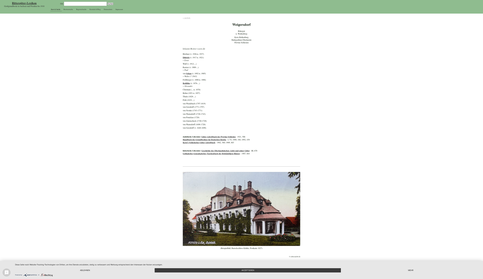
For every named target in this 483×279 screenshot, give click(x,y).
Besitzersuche (68, 9)
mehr (410, 270)
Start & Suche (55, 9)
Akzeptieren (248, 270)
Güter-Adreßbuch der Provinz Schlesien (218, 136)
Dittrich (186, 57)
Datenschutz (108, 9)
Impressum (119, 9)
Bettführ (186, 83)
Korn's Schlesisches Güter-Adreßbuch (199, 142)
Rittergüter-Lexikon (24, 3)
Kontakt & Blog (95, 9)
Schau (188, 73)
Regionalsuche (81, 9)
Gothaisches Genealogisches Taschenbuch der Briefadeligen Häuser (211, 153)
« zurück (186, 17)
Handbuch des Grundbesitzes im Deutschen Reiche (204, 139)
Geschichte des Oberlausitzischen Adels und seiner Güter (225, 150)
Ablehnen (85, 270)
